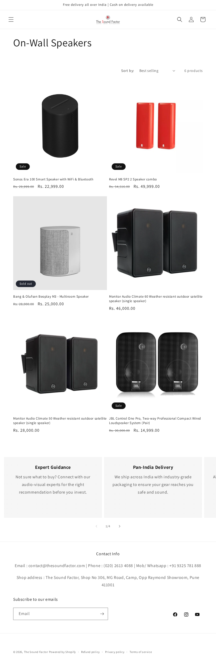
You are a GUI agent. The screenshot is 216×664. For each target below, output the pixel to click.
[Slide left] (96, 526)
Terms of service (141, 652)
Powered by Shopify (62, 652)
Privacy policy (115, 652)
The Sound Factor (36, 652)
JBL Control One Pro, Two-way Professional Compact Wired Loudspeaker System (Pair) (155, 420)
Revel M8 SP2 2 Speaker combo (133, 179)
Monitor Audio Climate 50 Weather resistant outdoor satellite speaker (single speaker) (60, 420)
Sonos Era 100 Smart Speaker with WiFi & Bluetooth (53, 179)
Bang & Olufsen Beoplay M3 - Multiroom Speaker (51, 296)
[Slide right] (119, 526)
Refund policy (90, 652)
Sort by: (127, 70)
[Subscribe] (102, 614)
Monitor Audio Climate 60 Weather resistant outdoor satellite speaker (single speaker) (156, 298)
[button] (11, 19)
